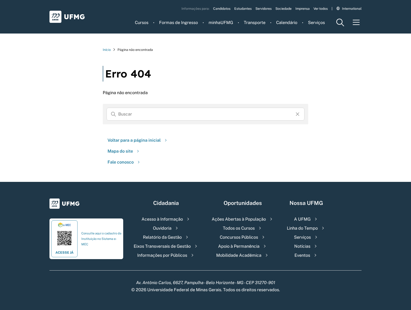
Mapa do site (120, 151)
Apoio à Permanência (238, 246)
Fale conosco (121, 162)
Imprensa (302, 8)
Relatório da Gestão (162, 237)
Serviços (316, 22)
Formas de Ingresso (178, 22)
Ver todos (320, 8)
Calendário (286, 22)
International (352, 8)
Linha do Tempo (302, 228)
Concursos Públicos (239, 237)
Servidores (263, 8)
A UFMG (302, 219)
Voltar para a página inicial (134, 140)
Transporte (254, 22)
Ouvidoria (162, 228)
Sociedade (283, 8)
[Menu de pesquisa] (340, 22)
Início (107, 50)
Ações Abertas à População (239, 219)
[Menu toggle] (356, 22)
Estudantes (243, 8)
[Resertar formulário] (297, 114)
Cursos (141, 22)
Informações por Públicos (162, 255)
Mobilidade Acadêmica (238, 255)
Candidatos (221, 8)
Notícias (302, 246)
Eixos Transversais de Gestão (162, 246)
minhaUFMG (221, 22)
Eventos (302, 255)
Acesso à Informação (162, 219)
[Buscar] (113, 114)
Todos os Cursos (239, 228)
